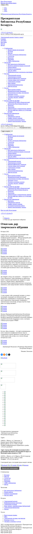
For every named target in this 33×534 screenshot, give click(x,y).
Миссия (10, 53)
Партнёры (11, 59)
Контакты (11, 115)
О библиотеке (8, 48)
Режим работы (12, 67)
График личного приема (15, 118)
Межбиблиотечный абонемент (17, 91)
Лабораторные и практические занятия (19, 108)
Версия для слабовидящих (8, 3)
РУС (5, 8)
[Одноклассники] (4, 355)
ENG (5, 11)
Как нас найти (12, 70)
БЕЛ (5, 9)
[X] (9, 355)
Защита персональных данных (17, 121)
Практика (11, 105)
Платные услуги (13, 94)
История (10, 51)
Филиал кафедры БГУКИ (11, 100)
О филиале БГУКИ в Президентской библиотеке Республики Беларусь (19, 103)
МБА (5, 517)
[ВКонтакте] (2, 355)
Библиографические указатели (17, 78)
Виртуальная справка (14, 89)
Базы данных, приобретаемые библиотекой (17, 506)
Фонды (6, 509)
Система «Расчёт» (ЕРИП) (16, 97)
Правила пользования (14, 69)
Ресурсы (6, 73)
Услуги (6, 88)
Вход (2, 1)
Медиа (6, 484)
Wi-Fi (9, 99)
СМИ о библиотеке (13, 61)
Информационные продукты (13, 503)
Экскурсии (11, 107)
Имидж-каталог (12, 86)
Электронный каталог (14, 75)
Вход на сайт (5, 210)
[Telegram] (7, 355)
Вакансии (11, 58)
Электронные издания (14, 77)
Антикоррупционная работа (16, 119)
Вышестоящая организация (16, 50)
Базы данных (12, 83)
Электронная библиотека (15, 85)
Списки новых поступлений (16, 80)
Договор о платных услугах (16, 96)
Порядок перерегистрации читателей (19, 65)
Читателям (7, 62)
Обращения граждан (14, 116)
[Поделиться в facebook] (4, 358)
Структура (11, 56)
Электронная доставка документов (18, 92)
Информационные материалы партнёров (20, 72)
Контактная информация (11, 113)
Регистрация (8, 1)
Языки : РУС (4, 4)
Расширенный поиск (25, 127)
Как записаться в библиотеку (16, 64)
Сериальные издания (14, 81)
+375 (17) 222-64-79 (6, 32)
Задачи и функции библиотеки (17, 54)
